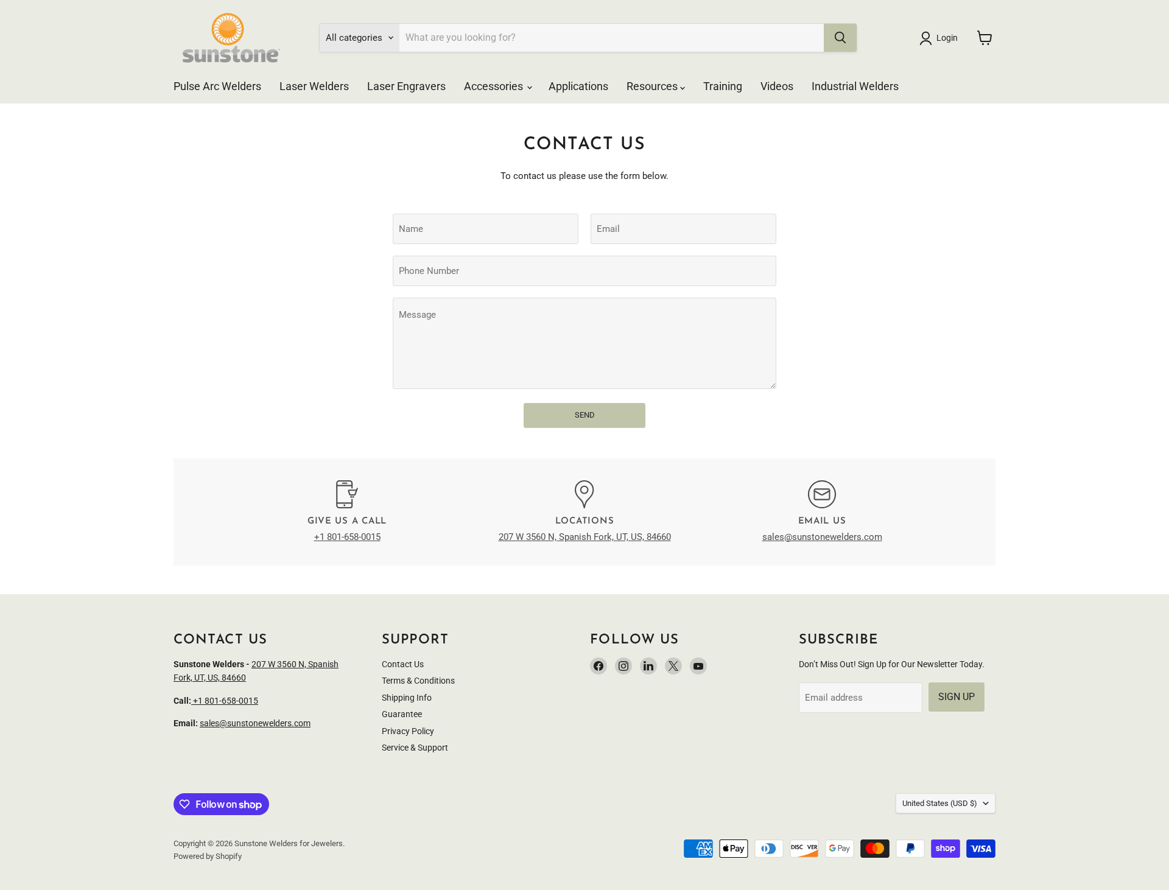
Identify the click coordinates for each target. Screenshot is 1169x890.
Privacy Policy (408, 731)
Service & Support (415, 747)
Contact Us (403, 664)
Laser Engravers (406, 86)
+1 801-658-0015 (347, 536)
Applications (578, 86)
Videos (776, 86)
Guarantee (402, 714)
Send (585, 414)
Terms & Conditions (418, 680)
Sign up (956, 697)
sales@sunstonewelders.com (822, 536)
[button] (940, 38)
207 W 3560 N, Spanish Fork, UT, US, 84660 (585, 536)
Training (722, 86)
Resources (653, 86)
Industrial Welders (855, 86)
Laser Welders (314, 86)
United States (939, 803)
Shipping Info (407, 698)
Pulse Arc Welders (217, 86)
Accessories (494, 86)
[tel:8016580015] (192, 701)
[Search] (840, 38)
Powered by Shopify (208, 856)
